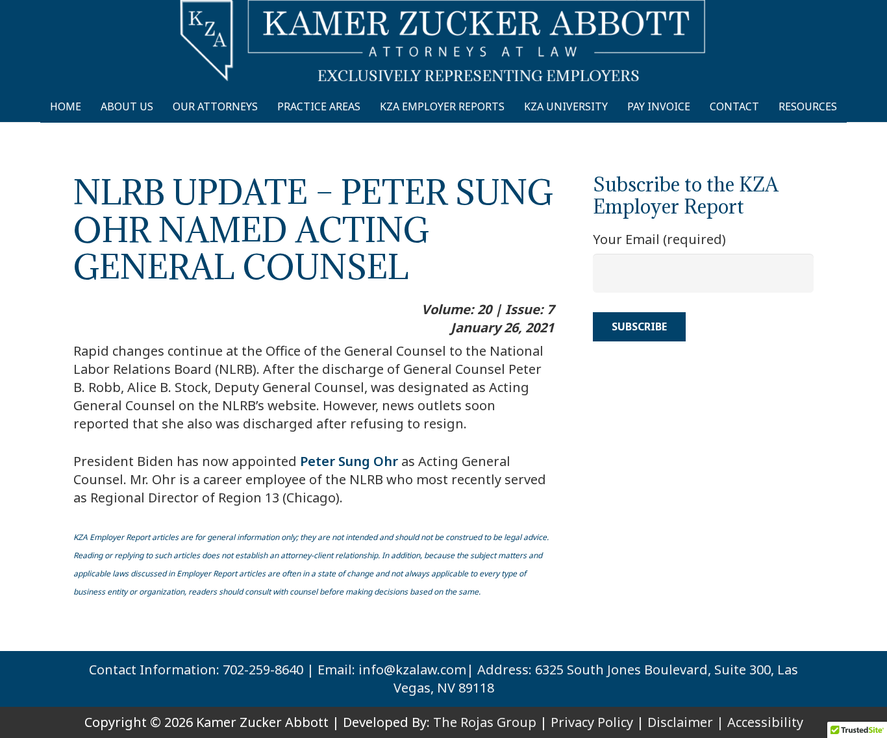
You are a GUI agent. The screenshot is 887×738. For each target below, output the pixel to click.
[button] (848, 106)
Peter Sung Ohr (349, 461)
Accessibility (765, 722)
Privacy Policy (592, 722)
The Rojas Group (484, 722)
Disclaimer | (685, 722)
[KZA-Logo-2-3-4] (443, 40)
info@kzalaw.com (412, 669)
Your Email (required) (659, 239)
